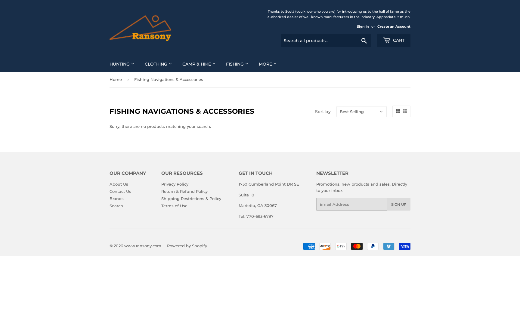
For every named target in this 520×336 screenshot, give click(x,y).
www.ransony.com (142, 245)
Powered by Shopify (187, 245)
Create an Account (393, 26)
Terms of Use (174, 205)
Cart (398, 40)
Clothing (157, 64)
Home (116, 79)
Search (116, 205)
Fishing (235, 64)
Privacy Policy (174, 184)
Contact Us (120, 191)
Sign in (363, 26)
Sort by (323, 111)
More (266, 64)
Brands (117, 198)
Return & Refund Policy (184, 191)
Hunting (120, 64)
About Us (119, 184)
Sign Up (399, 204)
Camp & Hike (197, 64)
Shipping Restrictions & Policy (191, 198)
